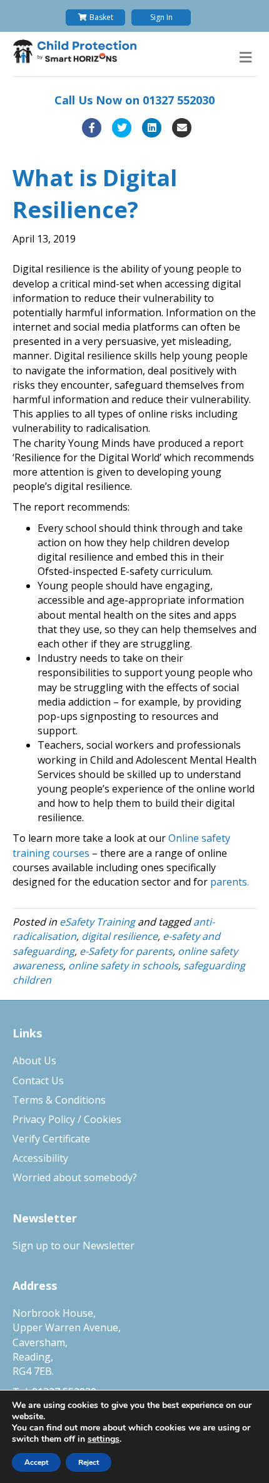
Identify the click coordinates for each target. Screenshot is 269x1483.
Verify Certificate (51, 1139)
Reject (88, 1462)
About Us (34, 1060)
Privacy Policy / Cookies (67, 1119)
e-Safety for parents (126, 951)
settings (103, 1439)
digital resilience (119, 936)
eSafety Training (97, 922)
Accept (36, 1462)
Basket (101, 17)
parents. (229, 882)
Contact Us (38, 1080)
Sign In (161, 17)
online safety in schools (123, 965)
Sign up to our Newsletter (73, 1245)
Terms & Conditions (59, 1100)
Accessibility (40, 1158)
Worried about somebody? (75, 1177)
